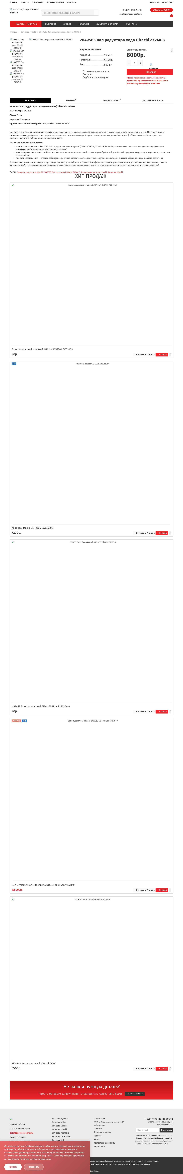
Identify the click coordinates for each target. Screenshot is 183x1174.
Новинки (50, 24)
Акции (97, 1139)
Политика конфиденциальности (35, 1159)
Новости (25, 2)
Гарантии (98, 1128)
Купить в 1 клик (145, 354)
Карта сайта (99, 1146)
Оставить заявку (135, 1094)
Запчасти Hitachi (28, 32)
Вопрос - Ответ (112, 100)
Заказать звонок (161, 10)
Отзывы (71, 100)
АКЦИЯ (67, 24)
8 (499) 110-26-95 (132, 10)
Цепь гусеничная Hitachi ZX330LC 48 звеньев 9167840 (43, 884)
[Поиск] (96, 12)
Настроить (33, 1167)
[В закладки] (172, 50)
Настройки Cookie (91, 1171)
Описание (30, 100)
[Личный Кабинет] (164, 14)
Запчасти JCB (58, 1140)
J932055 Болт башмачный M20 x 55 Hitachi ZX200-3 (41, 706)
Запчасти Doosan (59, 1126)
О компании (37, 2)
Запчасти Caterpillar (61, 1136)
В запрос (151, 72)
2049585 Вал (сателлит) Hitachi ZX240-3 (62, 172)
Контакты (71, 2)
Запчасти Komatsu (60, 1133)
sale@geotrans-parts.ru (131, 14)
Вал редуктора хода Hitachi (94, 172)
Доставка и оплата (55, 2)
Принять (13, 1167)
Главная (13, 2)
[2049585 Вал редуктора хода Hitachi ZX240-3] (51, 60)
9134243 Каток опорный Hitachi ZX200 (34, 1063)
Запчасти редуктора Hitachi (30, 172)
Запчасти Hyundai (60, 1118)
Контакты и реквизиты (104, 1143)
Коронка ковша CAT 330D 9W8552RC (32, 527)
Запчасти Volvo (59, 1122)
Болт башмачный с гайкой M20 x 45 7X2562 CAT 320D (42, 349)
